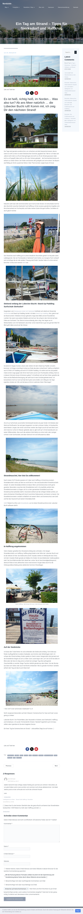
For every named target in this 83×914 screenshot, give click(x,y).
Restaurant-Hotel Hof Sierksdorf (24, 311)
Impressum (51, 7)
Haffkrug (17, 755)
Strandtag (10, 757)
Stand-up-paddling (48, 755)
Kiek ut (21, 755)
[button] (27, 93)
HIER (24, 262)
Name (6, 846)
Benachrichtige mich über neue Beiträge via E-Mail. (21, 885)
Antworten (7, 797)
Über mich (41, 7)
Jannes (66, 72)
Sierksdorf (41, 755)
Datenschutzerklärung (63, 7)
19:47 (14, 52)
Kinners (26, 755)
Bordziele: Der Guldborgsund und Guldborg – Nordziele (70, 116)
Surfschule (7, 313)
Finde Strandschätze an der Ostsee (70, 75)
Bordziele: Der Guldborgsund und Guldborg (69, 106)
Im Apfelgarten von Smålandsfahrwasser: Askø (70, 122)
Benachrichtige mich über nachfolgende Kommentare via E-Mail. (25, 881)
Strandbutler (25, 503)
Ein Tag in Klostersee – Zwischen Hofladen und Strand (70, 65)
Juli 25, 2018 (8, 52)
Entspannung (11, 755)
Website (6, 861)
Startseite (75, 7)
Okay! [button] (78, 910)
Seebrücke (35, 755)
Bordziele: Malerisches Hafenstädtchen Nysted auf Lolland (71, 84)
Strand (55, 755)
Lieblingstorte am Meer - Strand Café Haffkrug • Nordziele (18, 799)
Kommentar (8, 823)
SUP (14, 757)
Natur (30, 755)
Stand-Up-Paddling (42, 313)
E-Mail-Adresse (9, 854)
